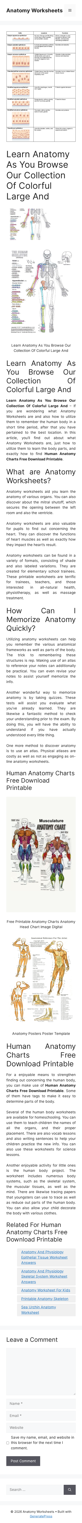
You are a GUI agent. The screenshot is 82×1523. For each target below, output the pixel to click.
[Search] (70, 1490)
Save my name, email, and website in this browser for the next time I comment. (42, 1442)
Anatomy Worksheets (34, 10)
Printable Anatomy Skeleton (44, 1299)
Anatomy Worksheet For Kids (45, 1290)
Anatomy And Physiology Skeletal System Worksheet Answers (44, 1276)
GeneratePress (41, 1516)
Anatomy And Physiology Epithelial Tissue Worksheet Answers (44, 1257)
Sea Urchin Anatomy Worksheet (38, 1310)
